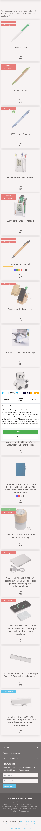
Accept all (20, 432)
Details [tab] (33, 399)
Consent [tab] (7, 399)
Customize (20, 437)
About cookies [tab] (20, 399)
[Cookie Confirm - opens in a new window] (30, 393)
